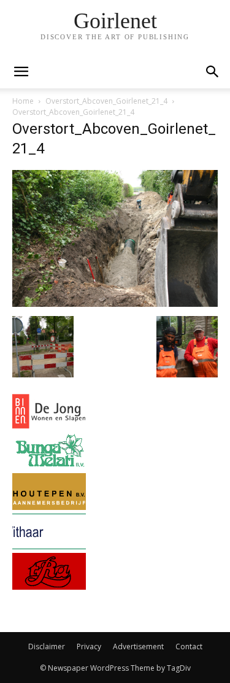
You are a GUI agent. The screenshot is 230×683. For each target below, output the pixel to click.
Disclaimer (46, 646)
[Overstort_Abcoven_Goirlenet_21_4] (115, 303)
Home (23, 101)
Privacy (89, 646)
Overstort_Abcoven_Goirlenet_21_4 (106, 101)
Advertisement (138, 646)
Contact (188, 646)
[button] (213, 71)
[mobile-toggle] (20, 71)
